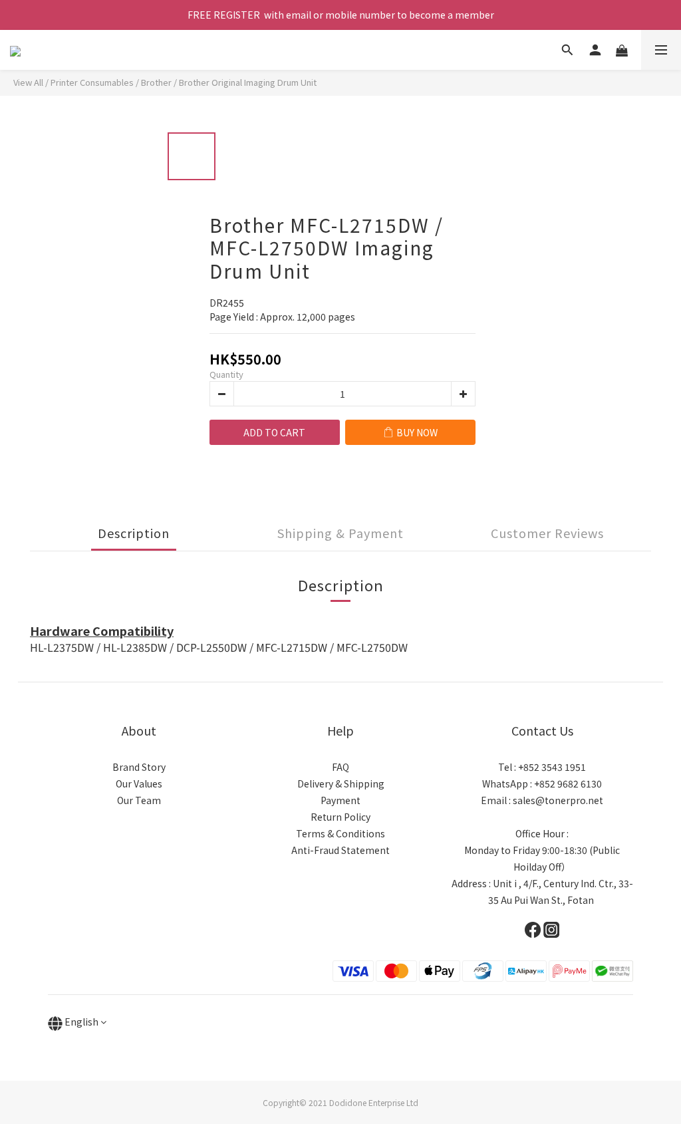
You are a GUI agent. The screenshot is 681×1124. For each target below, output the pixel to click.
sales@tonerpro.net (558, 800)
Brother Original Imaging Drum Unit (248, 82)
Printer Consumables (92, 82)
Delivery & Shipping (340, 783)
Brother (156, 82)
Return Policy (340, 816)
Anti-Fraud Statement (340, 850)
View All (28, 82)
